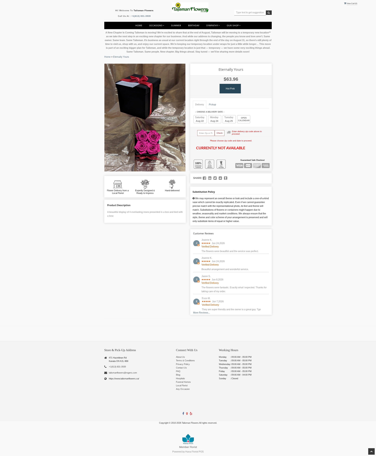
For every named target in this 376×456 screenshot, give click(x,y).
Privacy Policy (183, 364)
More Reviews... (201, 312)
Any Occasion (183, 389)
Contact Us (181, 367)
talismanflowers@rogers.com (123, 372)
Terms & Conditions (185, 360)
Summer (176, 25)
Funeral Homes (183, 382)
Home (138, 25)
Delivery (199, 104)
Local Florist (182, 385)
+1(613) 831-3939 (141, 16)
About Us (180, 357)
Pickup (212, 104)
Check (220, 133)
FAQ (178, 371)
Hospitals (180, 378)
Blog (178, 374)
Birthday (193, 25)
